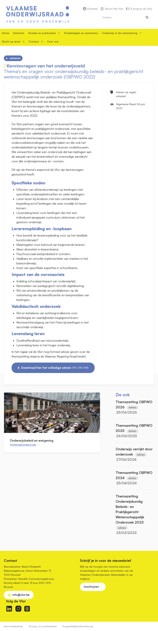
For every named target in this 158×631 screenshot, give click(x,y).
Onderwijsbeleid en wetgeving (31, 440)
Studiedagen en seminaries (81, 33)
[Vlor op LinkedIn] (9, 608)
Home (5, 33)
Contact (34, 41)
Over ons (53, 41)
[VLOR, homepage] (37, 14)
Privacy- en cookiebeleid (42, 626)
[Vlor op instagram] (18, 608)
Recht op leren (11, 41)
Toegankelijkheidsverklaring (77, 626)
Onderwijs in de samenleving (119, 33)
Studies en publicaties (42, 33)
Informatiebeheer (13, 626)
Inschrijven (91, 586)
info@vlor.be (21, 595)
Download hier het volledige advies (54, 368)
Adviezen (18, 33)
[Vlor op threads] (27, 608)
